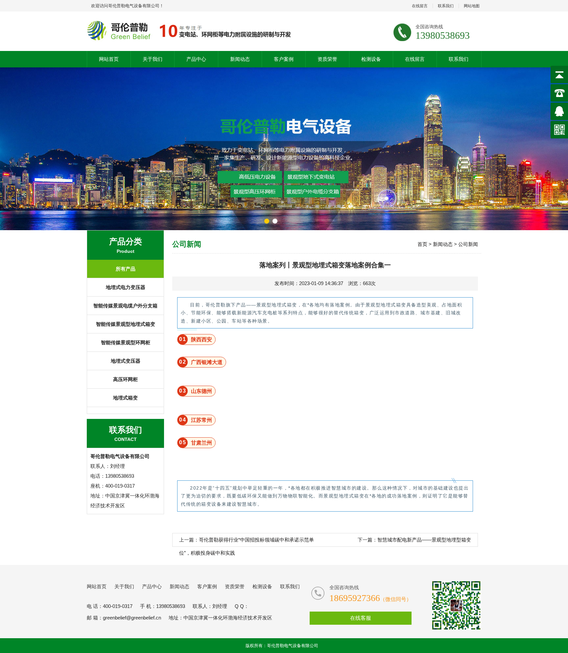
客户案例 (284, 59)
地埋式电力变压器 (125, 287)
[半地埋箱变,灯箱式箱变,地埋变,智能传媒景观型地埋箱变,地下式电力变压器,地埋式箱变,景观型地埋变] (193, 31)
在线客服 (360, 618)
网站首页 (109, 59)
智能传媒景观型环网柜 (125, 342)
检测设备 (371, 59)
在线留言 (420, 6)
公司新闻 (468, 244)
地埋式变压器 (125, 361)
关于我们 (152, 59)
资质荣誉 (327, 59)
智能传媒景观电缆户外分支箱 (125, 305)
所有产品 (125, 269)
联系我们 (446, 6)
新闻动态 (240, 59)
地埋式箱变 (125, 397)
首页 (422, 244)
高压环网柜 (125, 379)
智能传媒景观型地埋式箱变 (125, 324)
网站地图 (472, 6)
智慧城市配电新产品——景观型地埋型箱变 (424, 540)
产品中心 (196, 59)
